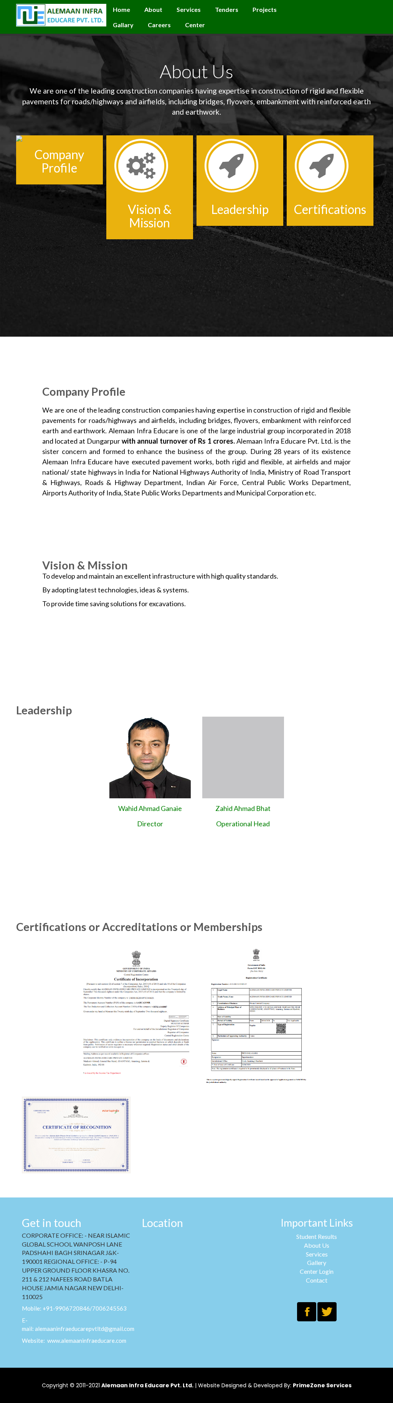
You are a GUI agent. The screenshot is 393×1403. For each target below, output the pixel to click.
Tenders (226, 9)
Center (195, 24)
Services (189, 9)
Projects (265, 9)
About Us (316, 1245)
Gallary (123, 24)
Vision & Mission (150, 216)
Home (121, 9)
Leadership (240, 209)
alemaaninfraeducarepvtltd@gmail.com (84, 1328)
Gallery (316, 1262)
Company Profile (59, 161)
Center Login (317, 1271)
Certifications (330, 209)
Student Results (316, 1236)
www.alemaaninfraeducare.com (86, 1340)
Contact (316, 1280)
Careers (159, 24)
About (153, 9)
